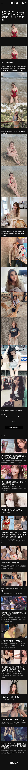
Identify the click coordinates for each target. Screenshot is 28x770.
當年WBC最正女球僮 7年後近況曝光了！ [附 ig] (13, 614)
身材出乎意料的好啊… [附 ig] (11, 510)
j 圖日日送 (14, 3)
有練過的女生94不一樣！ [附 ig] (12, 720)
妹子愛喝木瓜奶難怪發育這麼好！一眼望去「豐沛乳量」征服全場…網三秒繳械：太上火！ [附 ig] (13, 669)
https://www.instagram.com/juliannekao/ (14, 417)
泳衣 (13, 421)
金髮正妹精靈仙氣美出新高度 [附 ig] (13, 589)
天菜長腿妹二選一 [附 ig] (10, 563)
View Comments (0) (14, 427)
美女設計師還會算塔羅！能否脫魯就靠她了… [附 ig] (13, 483)
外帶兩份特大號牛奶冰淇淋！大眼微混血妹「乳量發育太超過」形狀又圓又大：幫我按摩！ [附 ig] (13, 535)
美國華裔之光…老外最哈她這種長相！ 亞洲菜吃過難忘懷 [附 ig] (13, 457)
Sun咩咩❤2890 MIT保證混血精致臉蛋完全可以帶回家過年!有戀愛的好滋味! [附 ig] (13, 746)
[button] (2, 3)
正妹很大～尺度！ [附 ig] (10, 697)
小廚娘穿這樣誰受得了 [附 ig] (11, 641)
